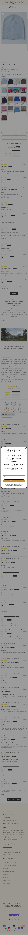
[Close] (25, 448)
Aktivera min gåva (14, 481)
